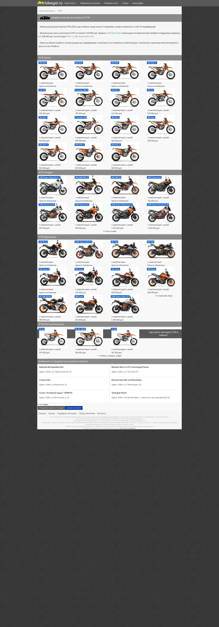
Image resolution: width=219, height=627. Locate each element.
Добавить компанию (74, 408)
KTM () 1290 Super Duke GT (80, 36)
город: (137, 3)
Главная (42, 413)
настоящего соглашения (127, 428)
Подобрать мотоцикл (67, 413)
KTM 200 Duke (113, 33)
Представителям (87, 413)
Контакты (101, 413)
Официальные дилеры (90, 3)
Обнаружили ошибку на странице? (51, 408)
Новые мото (70, 3)
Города (51, 413)
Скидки (125, 3)
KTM (60, 11)
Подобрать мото (111, 3)
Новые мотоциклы (47, 11)
